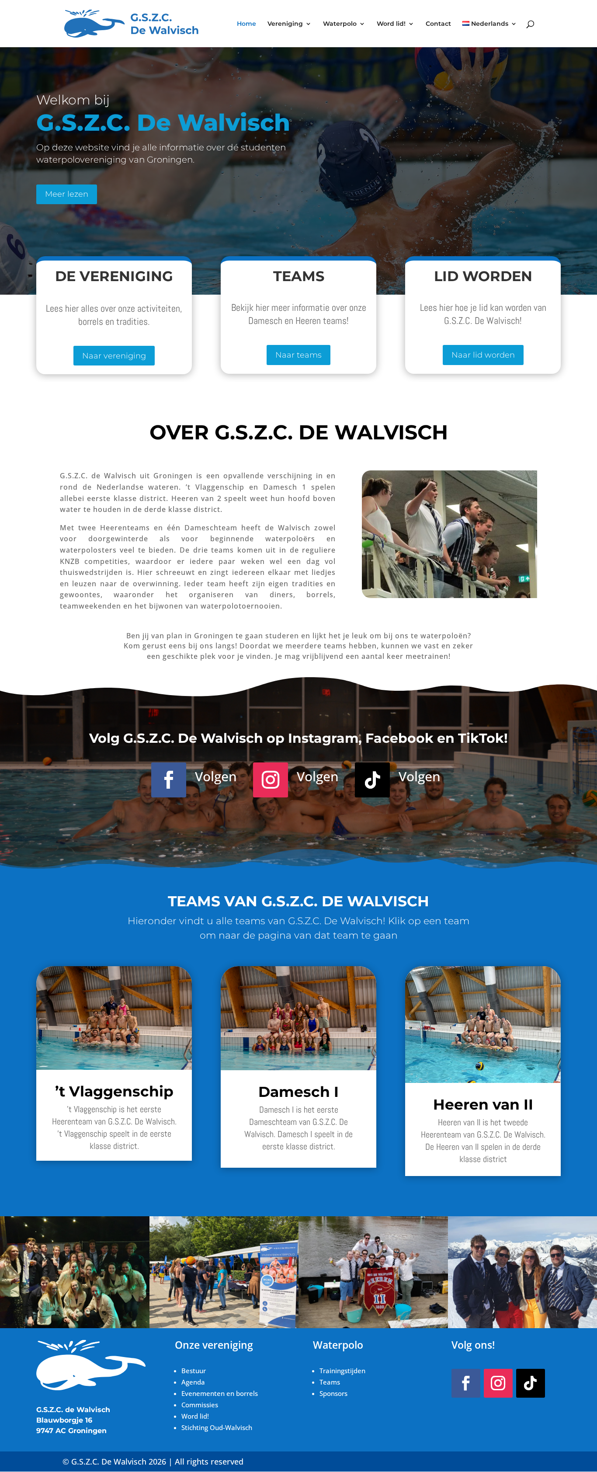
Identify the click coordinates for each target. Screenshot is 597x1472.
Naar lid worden (483, 355)
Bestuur (193, 1370)
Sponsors (333, 1393)
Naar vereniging (114, 356)
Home (246, 24)
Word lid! (391, 24)
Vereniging (285, 24)
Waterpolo (340, 24)
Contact (438, 24)
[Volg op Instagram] (270, 779)
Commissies (200, 1404)
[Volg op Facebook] (168, 779)
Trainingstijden (343, 1370)
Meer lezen (66, 194)
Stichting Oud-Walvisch (216, 1427)
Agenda (193, 1382)
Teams (329, 1382)
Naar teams (298, 355)
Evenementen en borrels (219, 1393)
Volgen (216, 776)
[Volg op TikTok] (372, 779)
